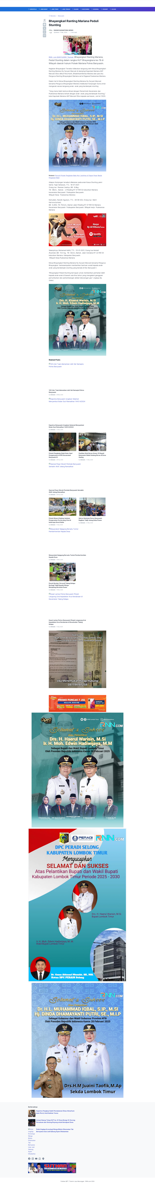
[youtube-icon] (36, 1159)
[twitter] (44, 28)
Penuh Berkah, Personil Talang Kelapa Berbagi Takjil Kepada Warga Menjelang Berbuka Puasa (62, 585)
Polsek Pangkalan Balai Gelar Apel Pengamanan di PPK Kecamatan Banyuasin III (60, 455)
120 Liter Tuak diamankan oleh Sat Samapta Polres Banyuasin (66, 391)
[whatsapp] (44, 32)
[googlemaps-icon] (43, 1159)
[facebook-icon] (29, 1159)
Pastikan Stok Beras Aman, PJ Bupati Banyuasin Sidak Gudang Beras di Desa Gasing (92, 455)
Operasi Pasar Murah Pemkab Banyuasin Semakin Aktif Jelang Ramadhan (66, 491)
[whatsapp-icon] (40, 1159)
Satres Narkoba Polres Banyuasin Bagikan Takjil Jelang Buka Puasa (90, 519)
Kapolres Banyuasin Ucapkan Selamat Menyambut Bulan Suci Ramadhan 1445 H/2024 (66, 426)
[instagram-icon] (33, 1159)
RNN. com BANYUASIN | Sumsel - (61, 57)
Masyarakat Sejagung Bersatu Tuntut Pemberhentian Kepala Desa (67, 556)
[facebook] (44, 24)
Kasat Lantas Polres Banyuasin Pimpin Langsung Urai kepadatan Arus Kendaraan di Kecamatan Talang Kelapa (67, 622)
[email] (44, 35)
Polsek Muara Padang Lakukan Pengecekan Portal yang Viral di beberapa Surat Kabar (60, 520)
